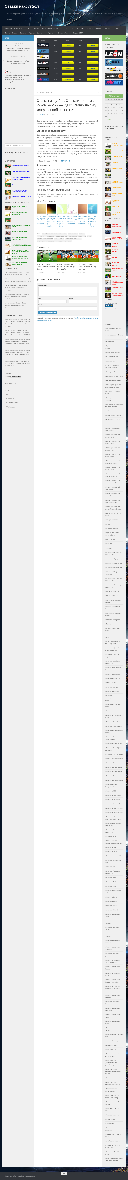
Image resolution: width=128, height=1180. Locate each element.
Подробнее (68, 45)
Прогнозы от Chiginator (113, 620)
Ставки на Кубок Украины (114, 776)
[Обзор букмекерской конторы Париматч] (43, 57)
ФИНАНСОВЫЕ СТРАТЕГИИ (52, 28)
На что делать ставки (113, 419)
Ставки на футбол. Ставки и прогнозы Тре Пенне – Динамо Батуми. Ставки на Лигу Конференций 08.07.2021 (92, 220)
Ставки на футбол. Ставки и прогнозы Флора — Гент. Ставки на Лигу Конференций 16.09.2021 (41, 220)
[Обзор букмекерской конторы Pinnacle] (43, 45)
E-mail (71, 298)
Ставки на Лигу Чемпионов (114, 808)
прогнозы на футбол (61, 236)
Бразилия (40, 33)
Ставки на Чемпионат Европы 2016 (70, 33)
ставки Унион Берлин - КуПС (73, 238)
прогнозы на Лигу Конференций (45, 236)
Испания (116, 28)
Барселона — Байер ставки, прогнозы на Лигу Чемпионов (87, 266)
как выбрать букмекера (113, 380)
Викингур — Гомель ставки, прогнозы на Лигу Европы (46, 266)
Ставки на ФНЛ (111, 882)
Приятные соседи (10, 383)
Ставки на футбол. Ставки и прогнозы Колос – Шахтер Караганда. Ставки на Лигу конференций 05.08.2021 (61, 220)
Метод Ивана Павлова (113, 415)
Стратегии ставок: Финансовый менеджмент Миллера (113, 1071)
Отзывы (109, 524)
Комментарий (42, 285)
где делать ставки (73, 233)
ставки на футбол (59, 238)
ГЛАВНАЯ (8, 28)
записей (10, 398)
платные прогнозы (112, 528)
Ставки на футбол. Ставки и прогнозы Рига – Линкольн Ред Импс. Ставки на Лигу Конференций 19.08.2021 (51, 220)
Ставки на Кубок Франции (114, 780)
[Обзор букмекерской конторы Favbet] (43, 79)
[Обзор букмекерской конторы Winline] (43, 74)
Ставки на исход (111, 711)
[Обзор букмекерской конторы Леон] (43, 62)
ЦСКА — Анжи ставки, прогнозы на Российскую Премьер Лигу (66, 266)
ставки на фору (111, 886)
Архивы (7, 376)
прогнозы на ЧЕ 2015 (112, 596)
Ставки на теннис (111, 851)
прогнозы (81, 233)
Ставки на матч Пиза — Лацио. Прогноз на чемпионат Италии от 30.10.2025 (15, 305)
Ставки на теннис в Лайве (114, 856)
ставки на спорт (111, 836)
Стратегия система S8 (113, 1078)
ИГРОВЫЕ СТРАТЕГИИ (74, 28)
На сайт (93, 45)
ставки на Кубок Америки (114, 726)
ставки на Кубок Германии (114, 754)
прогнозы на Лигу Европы (114, 567)
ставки (89, 236)
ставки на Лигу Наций (113, 804)
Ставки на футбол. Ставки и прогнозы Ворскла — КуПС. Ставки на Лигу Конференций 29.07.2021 (72, 220)
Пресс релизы (110, 539)
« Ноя (109, 119)
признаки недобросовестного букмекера (111, 546)
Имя (40, 298)
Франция (23, 33)
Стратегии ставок (111, 1049)
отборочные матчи (112, 520)
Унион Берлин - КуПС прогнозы (45, 241)
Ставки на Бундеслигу (113, 678)
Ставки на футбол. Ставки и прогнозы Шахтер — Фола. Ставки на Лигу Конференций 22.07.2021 (82, 220)
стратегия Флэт (111, 1119)
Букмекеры (18, 28)
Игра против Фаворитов (113, 372)
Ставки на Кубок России (114, 767)
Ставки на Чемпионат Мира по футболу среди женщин (112, 988)
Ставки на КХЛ (111, 791)
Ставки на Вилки (111, 683)
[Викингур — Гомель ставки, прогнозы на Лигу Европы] (47, 256)
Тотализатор (110, 1123)
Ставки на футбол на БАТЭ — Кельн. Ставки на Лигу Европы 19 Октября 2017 (17, 363)
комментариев (12, 403)
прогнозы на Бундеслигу (114, 559)
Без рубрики (110, 341)
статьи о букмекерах (112, 1041)
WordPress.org (10, 407)
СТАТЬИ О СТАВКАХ (94, 28)
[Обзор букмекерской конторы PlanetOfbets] (43, 68)
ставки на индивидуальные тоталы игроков (113, 698)
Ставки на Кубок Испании (114, 759)
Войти (8, 394)
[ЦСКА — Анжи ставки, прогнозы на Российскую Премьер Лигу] (67, 256)
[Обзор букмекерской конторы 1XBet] (43, 51)
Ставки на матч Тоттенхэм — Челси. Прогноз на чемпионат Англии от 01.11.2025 (17, 288)
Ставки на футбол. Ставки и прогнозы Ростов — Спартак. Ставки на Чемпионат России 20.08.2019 (17, 332)
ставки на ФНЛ (111, 877)
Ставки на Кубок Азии (113, 722)
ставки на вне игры (112, 687)
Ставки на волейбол (112, 691)
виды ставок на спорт (113, 352)
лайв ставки (110, 411)
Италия (7, 33)
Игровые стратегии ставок (114, 376)
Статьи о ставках (111, 1045)
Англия (107, 28)
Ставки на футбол (22, 6)
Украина (31, 33)
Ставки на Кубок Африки (114, 743)
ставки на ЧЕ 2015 (112, 910)
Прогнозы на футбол (112, 591)
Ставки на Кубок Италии (114, 763)
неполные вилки (111, 424)
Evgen (41, 114)
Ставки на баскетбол (113, 674)
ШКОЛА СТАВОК (32, 28)
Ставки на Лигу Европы (113, 795)
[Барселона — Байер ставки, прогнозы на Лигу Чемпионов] (88, 256)
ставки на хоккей (111, 906)
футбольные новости (113, 1141)
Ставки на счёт (111, 847)
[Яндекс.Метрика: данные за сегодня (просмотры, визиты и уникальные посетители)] (111, 303)
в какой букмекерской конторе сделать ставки (54, 233)
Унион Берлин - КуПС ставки (63, 241)
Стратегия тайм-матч (113, 1115)
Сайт (40, 305)
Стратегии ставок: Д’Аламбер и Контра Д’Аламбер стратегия (111, 1063)
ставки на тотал (111, 867)
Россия (14, 33)
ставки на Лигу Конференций (45, 238)
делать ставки (110, 361)
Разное (108, 624)
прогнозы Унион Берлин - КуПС (77, 236)
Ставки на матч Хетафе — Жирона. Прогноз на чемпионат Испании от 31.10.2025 (17, 296)
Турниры (51, 33)
